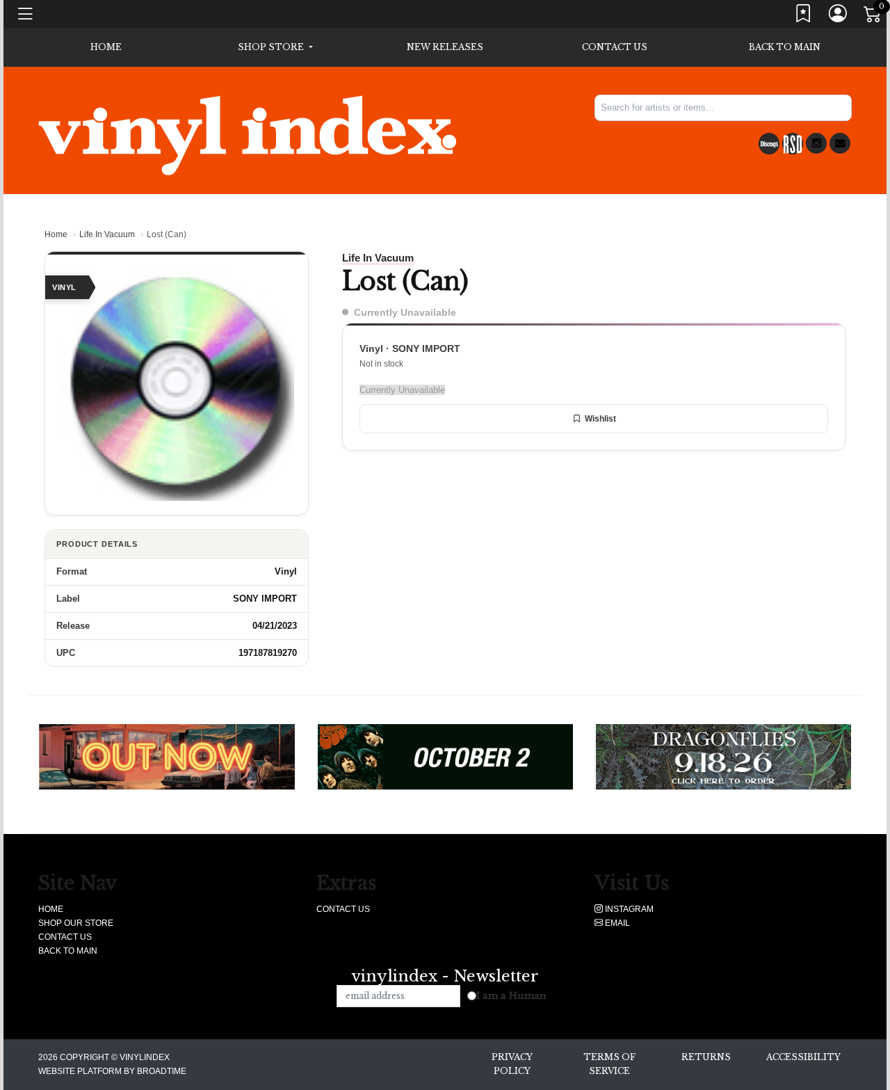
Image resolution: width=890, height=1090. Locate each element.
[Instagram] (816, 143)
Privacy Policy (512, 1064)
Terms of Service (609, 1064)
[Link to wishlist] (804, 16)
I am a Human (511, 996)
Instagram (628, 909)
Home (55, 234)
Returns (706, 1057)
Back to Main (784, 47)
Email (616, 923)
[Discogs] (769, 143)
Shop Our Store (75, 923)
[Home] (247, 135)
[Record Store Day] (792, 143)
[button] (275, 47)
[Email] (840, 143)
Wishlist (600, 419)
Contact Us (614, 47)
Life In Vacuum (107, 234)
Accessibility (803, 1057)
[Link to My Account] (838, 16)
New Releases (445, 47)
